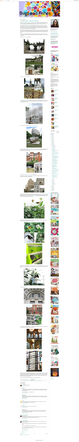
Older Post (47, 433)
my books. (56, 31)
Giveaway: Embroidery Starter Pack (57, 90)
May (52, 180)
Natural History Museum (26, 174)
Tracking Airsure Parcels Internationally (54, 168)
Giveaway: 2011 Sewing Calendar (57, 106)
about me (53, 31)
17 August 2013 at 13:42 (24, 398)
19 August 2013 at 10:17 (24, 418)
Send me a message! (53, 39)
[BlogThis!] (31, 379)
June (52, 179)
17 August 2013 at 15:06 (24, 403)
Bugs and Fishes (24, 420)
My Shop (24, 17)
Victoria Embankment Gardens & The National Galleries (55, 156)
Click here (55, 85)
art (22, 380)
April (52, 181)
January (53, 184)
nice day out (36, 380)
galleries (28, 380)
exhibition (26, 380)
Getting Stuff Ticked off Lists (55, 161)
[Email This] (30, 379)
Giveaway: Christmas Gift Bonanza (56, 102)
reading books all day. (26, 26)
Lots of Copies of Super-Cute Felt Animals (55, 150)
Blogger (42, 440)
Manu (22, 405)
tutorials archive (55, 35)
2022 (52, 136)
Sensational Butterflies (33, 195)
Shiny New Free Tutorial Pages (55, 169)
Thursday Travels (39, 380)
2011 (52, 186)
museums (34, 380)
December (53, 145)
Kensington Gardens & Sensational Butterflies (29, 20)
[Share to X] (32, 379)
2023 (52, 135)
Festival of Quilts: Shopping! (55, 170)
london (32, 380)
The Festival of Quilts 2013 (55, 171)
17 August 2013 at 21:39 (24, 407)
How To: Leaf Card (54, 172)
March (52, 182)
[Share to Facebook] (33, 379)
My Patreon (31, 17)
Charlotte (23, 384)
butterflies (24, 380)
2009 (52, 188)
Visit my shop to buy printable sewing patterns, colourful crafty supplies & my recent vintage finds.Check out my (54, 34)
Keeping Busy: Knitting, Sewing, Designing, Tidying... (54, 166)
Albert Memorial (24, 76)
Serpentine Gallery (25, 100)
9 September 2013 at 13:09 (25, 430)
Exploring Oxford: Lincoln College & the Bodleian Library (57, 127)
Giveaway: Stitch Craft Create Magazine (56, 98)
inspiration (30, 380)
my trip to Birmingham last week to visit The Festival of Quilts (28, 22)
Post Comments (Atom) (25, 434)
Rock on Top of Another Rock (34, 125)
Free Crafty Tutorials (36, 17)
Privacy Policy (46, 17)
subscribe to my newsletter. (54, 42)
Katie (22, 388)
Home (21, 17)
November (53, 146)
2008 (52, 189)
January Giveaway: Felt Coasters (56, 114)
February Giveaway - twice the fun (56, 118)
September (53, 148)
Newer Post (21, 433)
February (53, 183)
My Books (42, 17)
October (53, 147)
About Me (27, 17)
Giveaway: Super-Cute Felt (57, 110)
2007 (52, 190)
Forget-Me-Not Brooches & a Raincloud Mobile (55, 160)
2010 (52, 187)
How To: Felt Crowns (54, 155)
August (53, 149)
